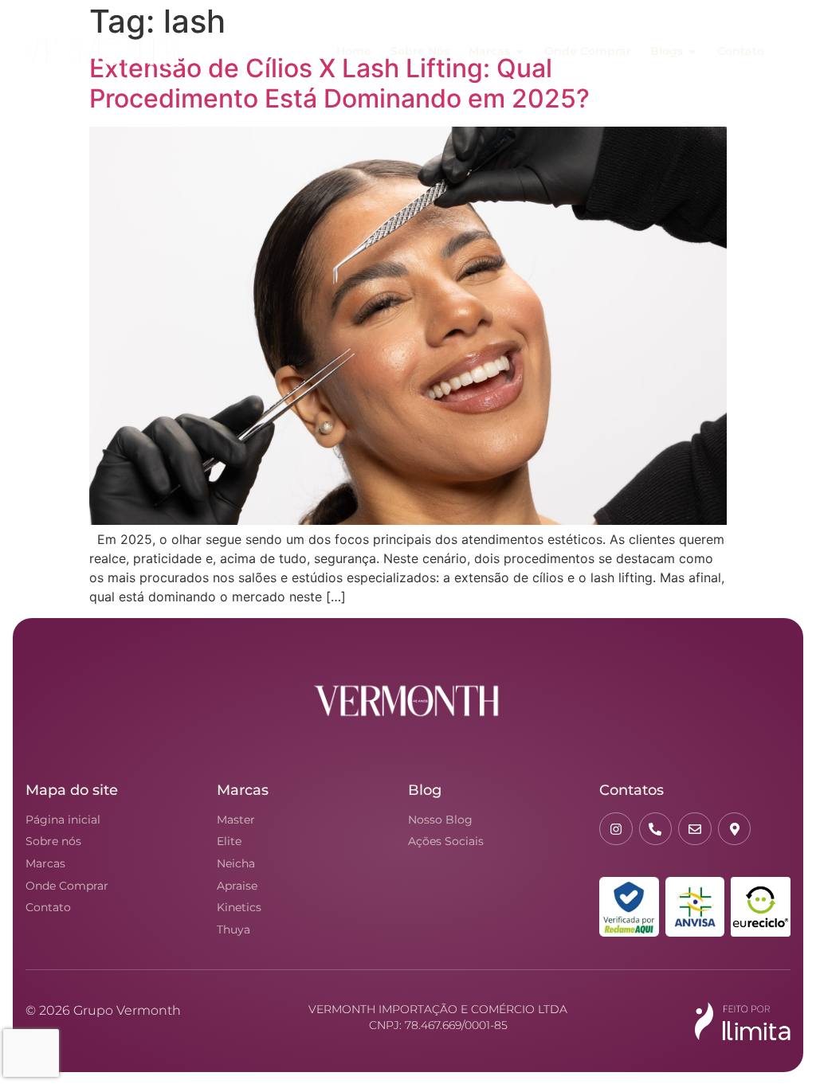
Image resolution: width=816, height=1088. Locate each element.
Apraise (237, 886)
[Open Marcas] (519, 52)
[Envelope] (695, 829)
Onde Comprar (67, 886)
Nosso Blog (440, 819)
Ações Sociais (446, 841)
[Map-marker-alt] (734, 829)
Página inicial (63, 819)
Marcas (45, 863)
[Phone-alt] (656, 829)
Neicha (236, 863)
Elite (229, 841)
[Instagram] (616, 829)
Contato (48, 907)
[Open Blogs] (692, 52)
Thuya (233, 929)
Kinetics (239, 907)
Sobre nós (53, 841)
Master (236, 819)
